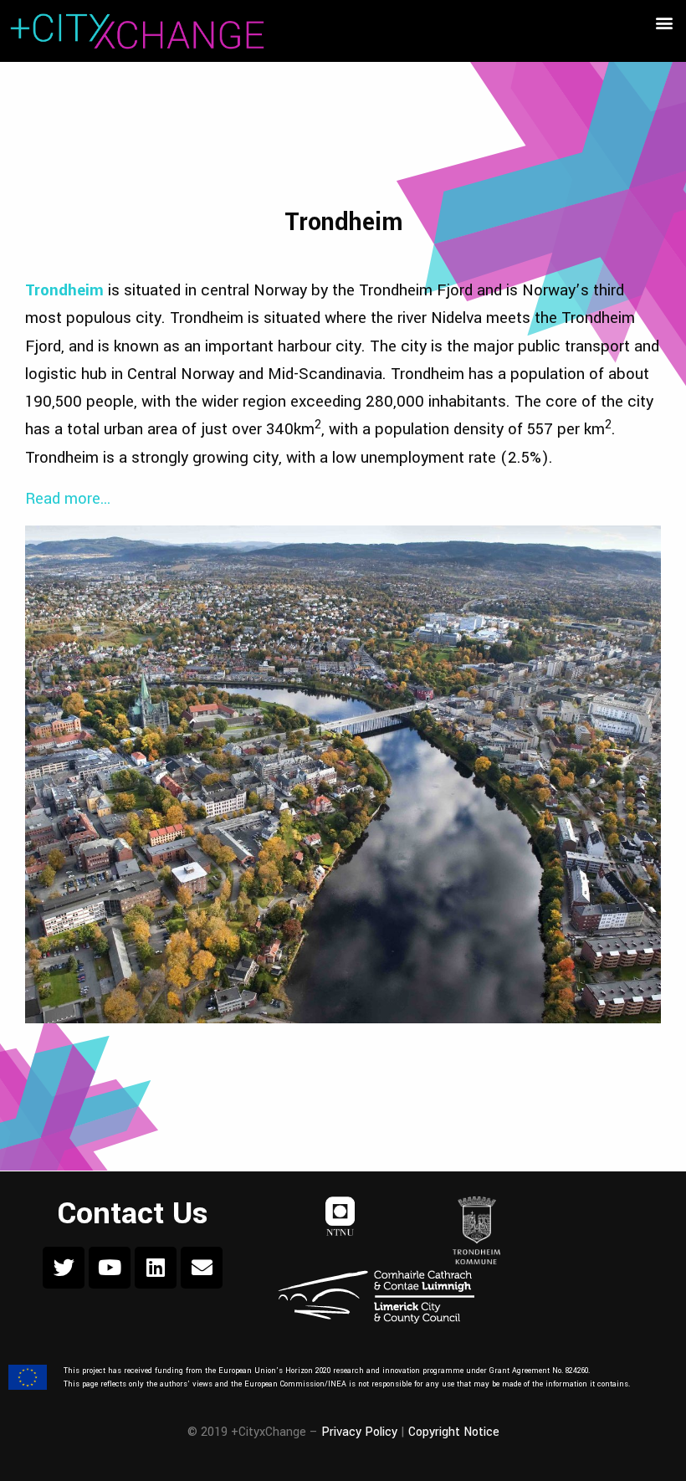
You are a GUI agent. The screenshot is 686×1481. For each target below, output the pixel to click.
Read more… (68, 498)
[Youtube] (110, 1268)
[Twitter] (63, 1268)
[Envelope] (202, 1268)
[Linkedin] (156, 1268)
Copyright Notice (453, 1432)
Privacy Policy (359, 1432)
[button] (664, 22)
